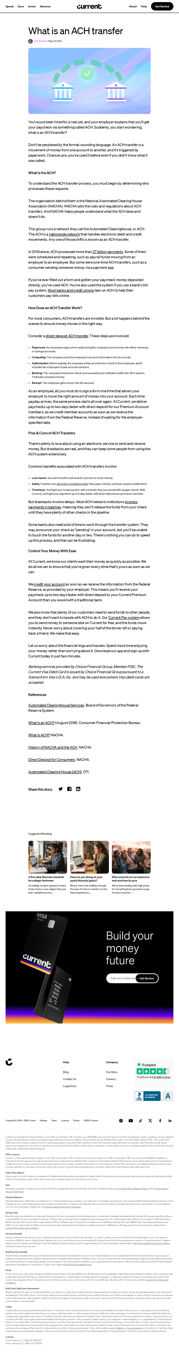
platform (120, 1328)
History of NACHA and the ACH (52, 747)
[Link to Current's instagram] (120, 1120)
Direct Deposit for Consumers (51, 759)
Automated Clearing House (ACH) (55, 771)
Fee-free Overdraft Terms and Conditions (151, 1243)
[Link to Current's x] (150, 1120)
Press (109, 1086)
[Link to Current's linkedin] (169, 1120)
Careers (111, 1079)
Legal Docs (69, 1086)
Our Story (111, 1072)
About (133, 6)
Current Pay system (123, 617)
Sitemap (43, 1120)
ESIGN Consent (91, 1120)
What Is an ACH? (41, 722)
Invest (31, 6)
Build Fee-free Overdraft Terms (78, 1264)
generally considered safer (72, 484)
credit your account (49, 584)
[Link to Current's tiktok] (140, 1120)
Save (21, 6)
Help (144, 6)
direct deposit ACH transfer (67, 336)
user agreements (135, 1328)
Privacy (76, 1120)
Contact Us (69, 1079)
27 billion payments (107, 251)
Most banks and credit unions (71, 290)
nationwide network (64, 234)
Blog (65, 1072)
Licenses (65, 1120)
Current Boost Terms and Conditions (22, 1228)
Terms (54, 1120)
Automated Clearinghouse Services (56, 705)
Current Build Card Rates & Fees (132, 1188)
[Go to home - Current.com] (89, 6)
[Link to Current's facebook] (160, 1120)
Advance (45, 6)
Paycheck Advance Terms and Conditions (62, 1206)
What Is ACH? (39, 735)
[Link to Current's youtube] (130, 1120)
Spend (10, 6)
